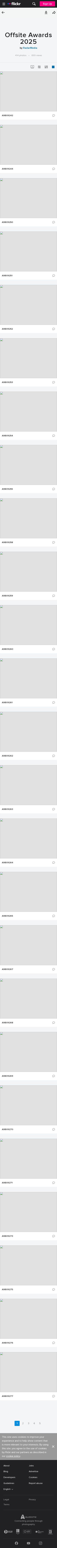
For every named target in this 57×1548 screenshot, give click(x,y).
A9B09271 (7, 1182)
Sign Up (47, 3)
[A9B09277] (28, 1372)
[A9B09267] (28, 945)
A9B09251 (7, 275)
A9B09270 (7, 1129)
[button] (46, 12)
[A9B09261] (28, 678)
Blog (5, 1471)
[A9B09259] (28, 572)
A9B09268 (7, 1022)
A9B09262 (7, 756)
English (7, 1489)
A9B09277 (7, 1396)
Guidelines (8, 1483)
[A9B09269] (28, 1052)
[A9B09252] (28, 305)
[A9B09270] (28, 1105)
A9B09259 (7, 595)
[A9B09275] (28, 1265)
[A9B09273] (28, 1212)
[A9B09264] (28, 838)
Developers (9, 1477)
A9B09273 (7, 1236)
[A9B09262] (28, 732)
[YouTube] (28, 1543)
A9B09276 (7, 1343)
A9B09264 (7, 862)
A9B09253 (7, 382)
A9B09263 (7, 809)
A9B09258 (7, 542)
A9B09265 (7, 916)
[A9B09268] (28, 999)
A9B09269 (7, 1076)
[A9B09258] (28, 518)
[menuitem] (34, 3)
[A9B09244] (28, 145)
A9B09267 (7, 969)
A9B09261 (7, 702)
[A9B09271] (28, 1159)
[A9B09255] (28, 465)
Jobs (31, 1465)
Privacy (32, 1499)
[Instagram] (40, 1543)
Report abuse (36, 1483)
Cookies (33, 1477)
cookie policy (13, 1456)
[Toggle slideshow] (32, 67)
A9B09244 (7, 169)
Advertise (33, 1471)
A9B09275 (7, 1289)
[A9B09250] (28, 198)
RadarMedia (30, 48)
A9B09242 (7, 115)
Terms (6, 1504)
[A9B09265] (28, 892)
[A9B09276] (28, 1319)
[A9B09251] (28, 251)
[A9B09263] (28, 785)
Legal (6, 1499)
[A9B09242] (28, 91)
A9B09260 (7, 649)
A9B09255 (7, 489)
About (6, 1465)
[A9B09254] (28, 412)
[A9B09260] (28, 625)
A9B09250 (7, 222)
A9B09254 (7, 435)
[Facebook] (16, 1543)
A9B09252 (7, 329)
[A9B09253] (28, 358)
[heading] (14, 4)
